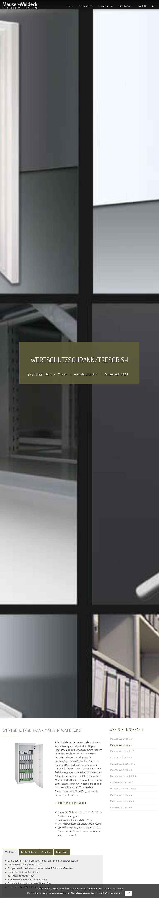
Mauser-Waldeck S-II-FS (122, 763)
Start (49, 374)
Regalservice (125, 5)
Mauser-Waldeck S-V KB (123, 801)
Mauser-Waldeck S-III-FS (123, 776)
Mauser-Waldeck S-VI (121, 807)
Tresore (69, 5)
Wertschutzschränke (86, 374)
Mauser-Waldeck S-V (121, 794)
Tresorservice (85, 5)
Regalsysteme (106, 5)
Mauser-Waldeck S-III (121, 769)
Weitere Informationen (111, 888)
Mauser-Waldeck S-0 (121, 738)
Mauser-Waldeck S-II (121, 757)
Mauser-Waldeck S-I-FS (122, 751)
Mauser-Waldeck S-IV (121, 782)
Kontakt (142, 5)
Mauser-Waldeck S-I (116, 374)
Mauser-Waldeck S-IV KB (123, 788)
